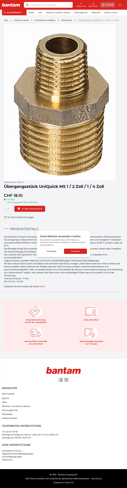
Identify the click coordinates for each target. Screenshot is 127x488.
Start (6, 20)
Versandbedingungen (12, 456)
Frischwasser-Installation (45, 20)
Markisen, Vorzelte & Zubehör (58, 12)
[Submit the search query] (27, 5)
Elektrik (31, 12)
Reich (42, 286)
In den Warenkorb (32, 208)
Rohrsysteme (66, 20)
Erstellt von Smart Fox (63, 482)
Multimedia (95, 12)
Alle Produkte (14, 12)
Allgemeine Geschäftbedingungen (17, 453)
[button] (120, 4)
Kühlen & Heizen (111, 12)
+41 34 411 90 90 (9, 431)
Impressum (7, 459)
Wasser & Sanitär (21, 20)
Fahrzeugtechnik (80, 12)
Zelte (40, 12)
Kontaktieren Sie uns (11, 450)
